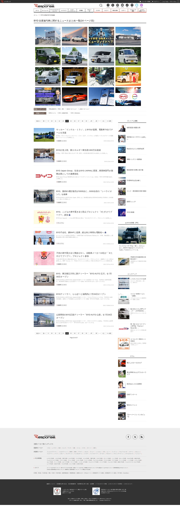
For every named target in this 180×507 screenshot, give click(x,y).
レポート (124, 10)
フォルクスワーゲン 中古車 (52, 460)
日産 (59, 448)
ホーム (37, 10)
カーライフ (63, 10)
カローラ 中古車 (65, 462)
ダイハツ (89, 448)
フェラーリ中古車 (88, 460)
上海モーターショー (84, 109)
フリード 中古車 (73, 462)
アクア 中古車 (115, 460)
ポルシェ (137, 451)
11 (55, 121)
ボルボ (86, 451)
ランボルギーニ (78, 453)
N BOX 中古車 (57, 463)
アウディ (80, 451)
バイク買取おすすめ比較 (85, 469)
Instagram (117, 7)
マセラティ (109, 453)
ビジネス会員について (142, 10)
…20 (90, 121)
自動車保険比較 (65, 472)
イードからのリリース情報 (101, 483)
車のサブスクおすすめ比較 (66, 467)
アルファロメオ (123, 451)
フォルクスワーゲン (52, 451)
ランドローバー (94, 453)
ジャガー (86, 453)
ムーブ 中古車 (50, 463)
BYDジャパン (52, 113)
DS (104, 451)
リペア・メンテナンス (72, 10)
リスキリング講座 (133, 10)
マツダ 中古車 (79, 458)
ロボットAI (89, 10)
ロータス (102, 453)
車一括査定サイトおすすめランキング (104, 467)
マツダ (69, 448)
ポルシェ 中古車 (122, 458)
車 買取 (35, 472)
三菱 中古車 (92, 458)
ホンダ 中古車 (71, 458)
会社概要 (92, 483)
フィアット (114, 451)
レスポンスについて (128, 483)
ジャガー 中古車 (79, 460)
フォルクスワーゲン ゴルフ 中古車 (132, 462)
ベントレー (138, 453)
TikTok (127, 7)
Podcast (141, 7)
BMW (71, 451)
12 (59, 121)
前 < (44, 121)
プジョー (92, 451)
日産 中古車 (64, 458)
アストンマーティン (119, 453)
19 (86, 121)
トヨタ (48, 448)
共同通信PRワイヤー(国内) (98, 472)
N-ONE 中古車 (80, 463)
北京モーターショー (72, 109)
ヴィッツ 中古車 (57, 462)
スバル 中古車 (86, 458)
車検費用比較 (72, 472)
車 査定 (39, 472)
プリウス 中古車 (107, 460)
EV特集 (81, 10)
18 (82, 121)
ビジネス (98, 10)
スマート (131, 451)
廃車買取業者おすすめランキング (120, 467)
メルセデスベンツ (63, 451)
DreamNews (125, 472)
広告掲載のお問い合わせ (62, 483)
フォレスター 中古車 (112, 462)
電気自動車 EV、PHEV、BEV (56, 109)
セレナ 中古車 (50, 462)
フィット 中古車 (122, 460)
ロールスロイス (129, 453)
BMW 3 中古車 (121, 462)
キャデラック (69, 453)
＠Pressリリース (87, 472)
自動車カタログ (79, 472)
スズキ (83, 448)
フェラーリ (49, 453)
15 (71, 121)
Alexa (137, 7)
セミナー (106, 10)
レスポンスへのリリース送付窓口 (115, 483)
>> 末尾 (109, 121)
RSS (132, 7)
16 (74, 121)
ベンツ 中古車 (115, 458)
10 (51, 121)
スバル (78, 448)
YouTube (122, 7)
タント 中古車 (72, 463)
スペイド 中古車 (103, 462)
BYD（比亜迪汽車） (63, 113)
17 (78, 121)
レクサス (54, 448)
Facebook (108, 7)
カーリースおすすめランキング (53, 467)
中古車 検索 (58, 472)
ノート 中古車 (130, 460)
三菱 (74, 448)
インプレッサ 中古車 (83, 462)
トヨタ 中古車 (58, 458)
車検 (49, 472)
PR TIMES (120, 472)
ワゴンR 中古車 (65, 463)
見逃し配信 (115, 10)
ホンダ (64, 448)
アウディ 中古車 (63, 460)
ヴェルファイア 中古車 (93, 462)
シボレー (61, 453)
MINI (75, 451)
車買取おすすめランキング (90, 467)
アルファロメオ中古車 (97, 460)
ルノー (108, 451)
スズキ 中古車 (99, 458)
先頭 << (38, 121)
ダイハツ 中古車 (107, 458)
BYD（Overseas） (76, 113)
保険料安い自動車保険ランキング (72, 469)
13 (63, 121)
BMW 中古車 (137, 458)
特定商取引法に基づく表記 (83, 483)
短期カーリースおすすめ (78, 467)
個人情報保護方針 (72, 483)
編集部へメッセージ (51, 483)
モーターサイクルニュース (54, 10)
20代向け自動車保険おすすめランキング (55, 469)
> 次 (103, 121)
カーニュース (45, 10)
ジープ (56, 453)
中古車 (53, 472)
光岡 (94, 448)
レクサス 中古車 (50, 458)
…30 (95, 121)
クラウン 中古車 (137, 460)
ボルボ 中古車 (130, 458)
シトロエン (99, 451)
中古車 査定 (44, 472)
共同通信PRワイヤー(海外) (110, 472)
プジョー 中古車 (71, 460)
